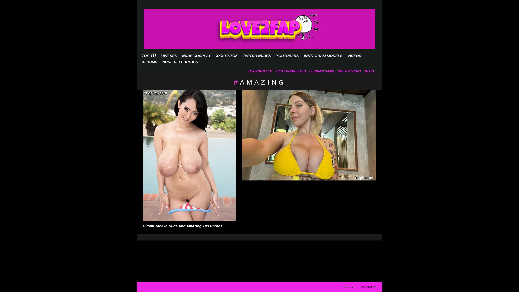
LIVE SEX (169, 56)
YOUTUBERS (287, 56)
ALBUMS (149, 62)
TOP (148, 56)
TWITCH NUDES (257, 56)
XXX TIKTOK (227, 56)
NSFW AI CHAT (349, 71)
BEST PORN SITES (291, 71)
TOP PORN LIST (260, 71)
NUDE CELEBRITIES (180, 62)
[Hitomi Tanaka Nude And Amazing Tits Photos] (189, 155)
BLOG (369, 71)
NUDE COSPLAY (196, 56)
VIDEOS (354, 56)
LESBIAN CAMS (321, 71)
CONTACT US (368, 287)
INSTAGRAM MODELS (323, 56)
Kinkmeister (349, 287)
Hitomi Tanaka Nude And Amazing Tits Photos (182, 226)
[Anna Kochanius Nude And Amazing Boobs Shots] (309, 135)
